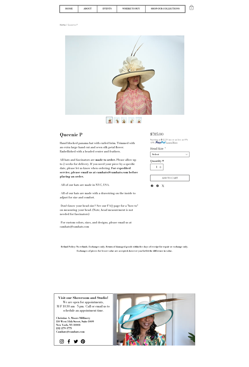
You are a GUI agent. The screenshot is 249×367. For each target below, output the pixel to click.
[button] (191, 7)
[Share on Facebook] (152, 186)
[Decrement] (153, 167)
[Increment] (160, 167)
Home (63, 25)
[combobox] (169, 154)
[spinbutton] (156, 167)
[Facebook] (69, 341)
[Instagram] (62, 341)
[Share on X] (163, 186)
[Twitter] (76, 341)
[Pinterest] (83, 341)
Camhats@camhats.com (70, 332)
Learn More (172, 142)
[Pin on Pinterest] (157, 186)
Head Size (158, 148)
